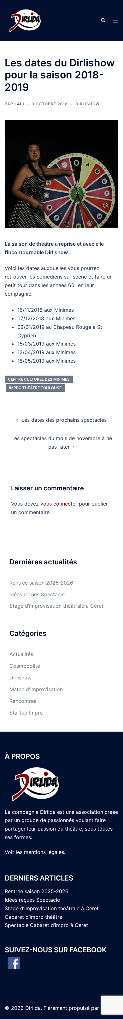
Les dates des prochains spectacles (64, 420)
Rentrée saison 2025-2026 (41, 583)
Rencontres (22, 701)
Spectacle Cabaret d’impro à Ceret (46, 925)
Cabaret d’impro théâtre (33, 917)
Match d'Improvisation (36, 689)
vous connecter (58, 503)
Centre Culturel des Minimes (39, 379)
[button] (102, 20)
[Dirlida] (26, 20)
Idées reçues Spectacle (37, 594)
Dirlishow (87, 103)
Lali (19, 103)
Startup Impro (26, 712)
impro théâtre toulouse (35, 387)
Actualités (21, 654)
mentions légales (44, 852)
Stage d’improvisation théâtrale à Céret (56, 606)
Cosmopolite (24, 666)
